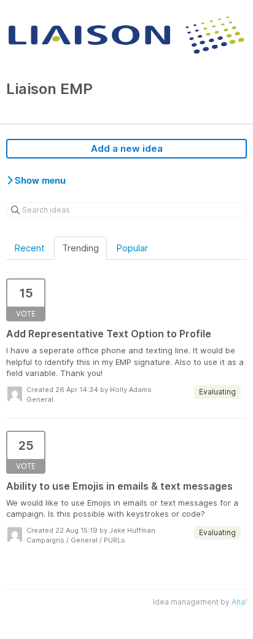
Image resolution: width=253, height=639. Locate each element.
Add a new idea (127, 148)
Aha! (239, 601)
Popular (132, 248)
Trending (80, 248)
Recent (29, 248)
